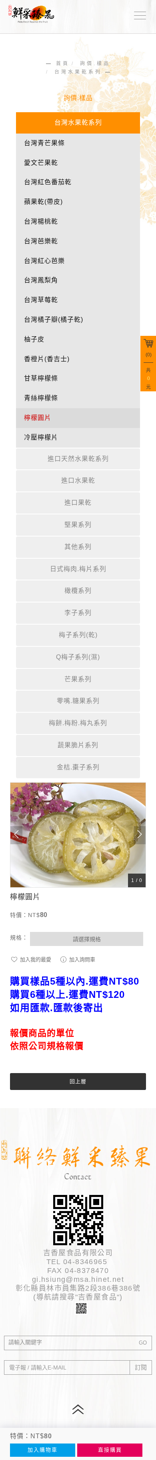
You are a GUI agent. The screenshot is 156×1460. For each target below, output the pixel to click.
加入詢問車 (81, 959)
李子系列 (78, 612)
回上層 (78, 1081)
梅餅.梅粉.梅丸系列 (78, 723)
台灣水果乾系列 (78, 72)
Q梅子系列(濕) (78, 657)
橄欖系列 (78, 590)
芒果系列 (78, 679)
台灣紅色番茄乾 (48, 182)
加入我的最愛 (34, 959)
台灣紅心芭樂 (44, 260)
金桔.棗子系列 (78, 767)
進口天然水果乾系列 (78, 458)
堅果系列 (78, 524)
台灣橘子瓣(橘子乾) (53, 319)
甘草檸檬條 (41, 378)
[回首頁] (34, 13)
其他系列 (78, 546)
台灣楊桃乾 (41, 221)
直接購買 (110, 1450)
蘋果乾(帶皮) (43, 201)
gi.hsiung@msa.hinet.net (78, 1279)
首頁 (63, 63)
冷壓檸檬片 (41, 437)
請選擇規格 (87, 939)
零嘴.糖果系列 (78, 700)
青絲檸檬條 (41, 398)
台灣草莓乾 (41, 299)
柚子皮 (34, 339)
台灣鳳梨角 (41, 280)
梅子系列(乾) (78, 634)
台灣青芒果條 (44, 143)
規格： (19, 937)
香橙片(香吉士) (47, 359)
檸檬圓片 (37, 417)
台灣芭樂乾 (41, 241)
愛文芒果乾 (41, 162)
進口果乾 (78, 502)
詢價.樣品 (95, 63)
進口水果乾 (78, 480)
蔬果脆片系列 (78, 745)
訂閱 (141, 1367)
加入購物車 (43, 1450)
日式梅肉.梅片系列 (78, 568)
